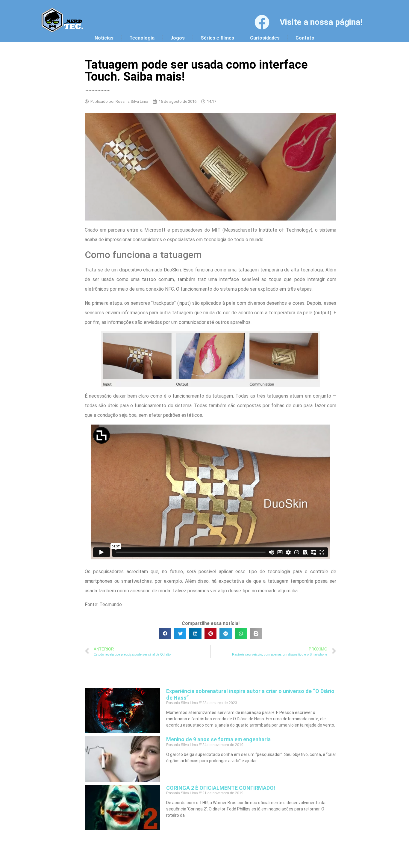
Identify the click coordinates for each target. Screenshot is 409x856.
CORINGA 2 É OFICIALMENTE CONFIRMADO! (220, 788)
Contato (305, 38)
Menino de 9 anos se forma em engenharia (218, 739)
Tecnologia (141, 38)
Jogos (177, 38)
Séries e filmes (217, 38)
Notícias (104, 38)
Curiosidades (265, 38)
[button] (165, 633)
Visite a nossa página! (321, 22)
